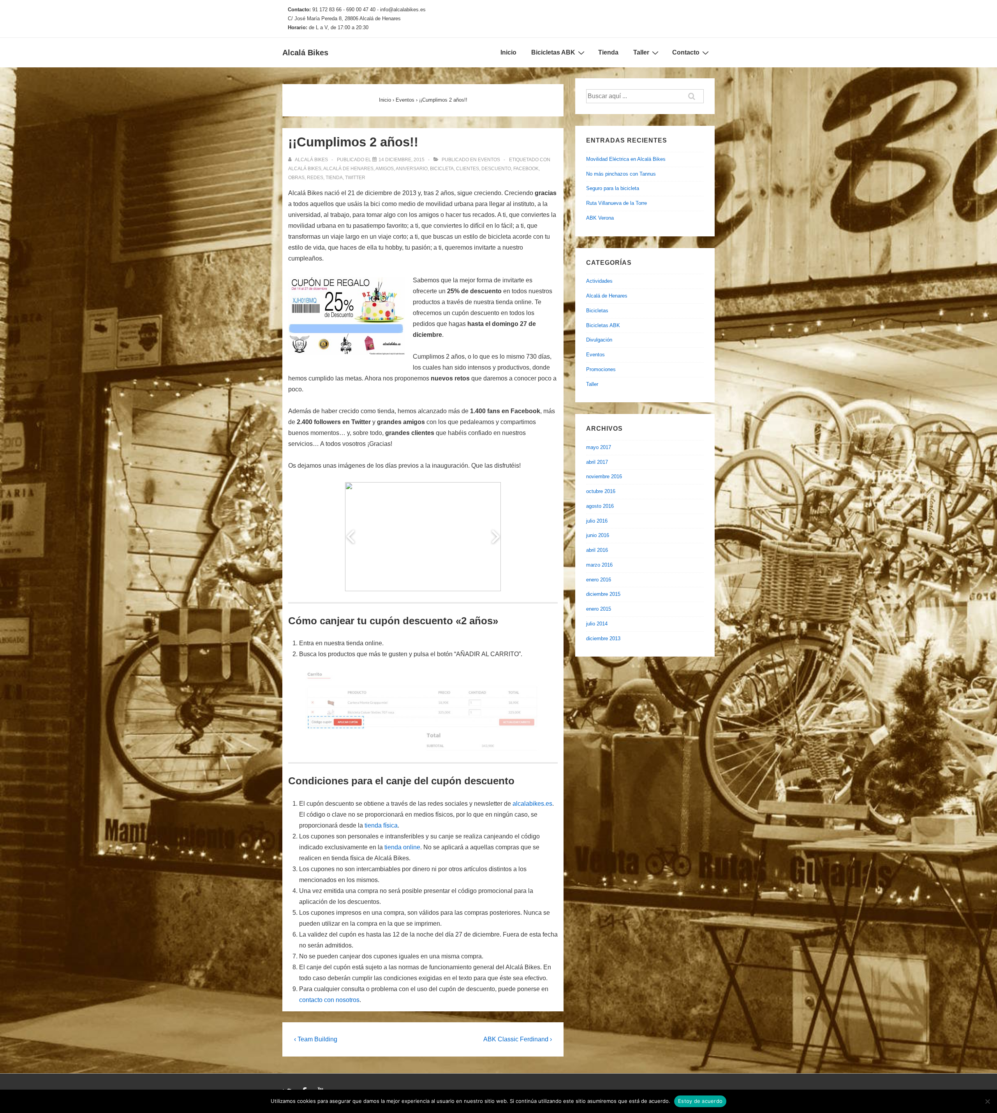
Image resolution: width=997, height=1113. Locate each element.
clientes (467, 168)
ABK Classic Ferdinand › (517, 1039)
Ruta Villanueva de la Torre (616, 203)
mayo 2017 (598, 447)
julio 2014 (597, 624)
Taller (641, 52)
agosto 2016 (600, 506)
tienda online (402, 847)
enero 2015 (598, 609)
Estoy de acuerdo (700, 1101)
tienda (334, 177)
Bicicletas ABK (553, 52)
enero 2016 (598, 580)
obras (296, 177)
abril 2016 (597, 550)
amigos (384, 168)
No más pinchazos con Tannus (621, 174)
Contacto (685, 52)
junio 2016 (597, 535)
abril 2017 (597, 462)
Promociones (601, 369)
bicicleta (442, 168)
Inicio (508, 52)
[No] (987, 1101)
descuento (496, 168)
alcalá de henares (348, 168)
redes (315, 177)
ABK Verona (600, 218)
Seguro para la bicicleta (612, 188)
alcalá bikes (304, 168)
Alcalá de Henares (606, 296)
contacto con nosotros (329, 1000)
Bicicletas (597, 310)
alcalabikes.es (532, 803)
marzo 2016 (599, 565)
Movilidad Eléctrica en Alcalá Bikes (626, 159)
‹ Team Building (315, 1039)
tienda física (381, 825)
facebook (526, 168)
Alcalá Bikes (305, 52)
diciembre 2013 (603, 638)
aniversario (412, 168)
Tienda (608, 52)
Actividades (599, 281)
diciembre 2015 (603, 594)
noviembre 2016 (604, 476)
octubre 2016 (600, 491)
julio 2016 (597, 521)
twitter (355, 177)
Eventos (489, 159)
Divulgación (599, 340)
